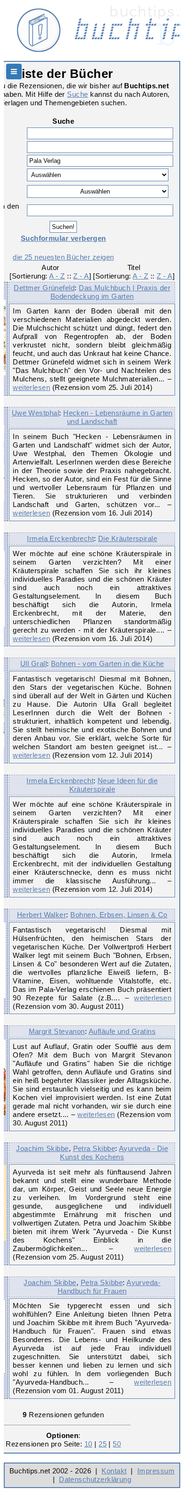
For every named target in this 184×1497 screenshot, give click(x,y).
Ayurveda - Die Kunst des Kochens (114, 1152)
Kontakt (113, 1471)
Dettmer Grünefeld (44, 288)
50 (117, 1444)
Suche (77, 94)
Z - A (81, 276)
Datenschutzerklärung (95, 1479)
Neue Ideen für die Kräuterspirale (113, 785)
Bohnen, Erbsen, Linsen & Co (118, 915)
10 (88, 1444)
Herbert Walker (41, 915)
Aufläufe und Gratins (122, 1031)
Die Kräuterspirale (127, 538)
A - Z (57, 276)
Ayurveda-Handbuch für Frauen (109, 1286)
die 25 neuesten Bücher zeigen (63, 257)
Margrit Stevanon (57, 1031)
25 (103, 1444)
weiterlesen (31, 387)
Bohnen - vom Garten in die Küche (107, 664)
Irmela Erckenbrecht (60, 538)
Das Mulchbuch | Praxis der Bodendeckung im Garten (110, 292)
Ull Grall (33, 664)
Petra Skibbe (94, 1148)
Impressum (156, 1471)
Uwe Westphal (35, 413)
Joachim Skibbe (42, 1148)
